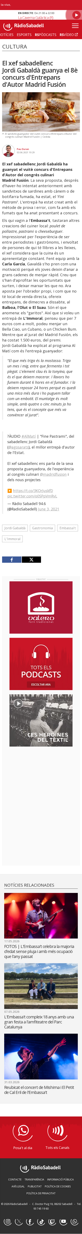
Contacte (14, 1179)
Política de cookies (58, 1186)
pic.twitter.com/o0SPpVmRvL (32, 496)
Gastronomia (42, 528)
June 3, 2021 (48, 509)
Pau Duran (23, 149)
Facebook (29, 1221)
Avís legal (18, 1186)
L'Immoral (12, 539)
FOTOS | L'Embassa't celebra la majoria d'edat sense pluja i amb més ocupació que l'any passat (39, 951)
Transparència (34, 1179)
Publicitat (35, 1186)
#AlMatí (28, 436)
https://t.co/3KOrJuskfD (33, 490)
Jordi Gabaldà (14, 528)
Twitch (52, 1221)
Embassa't (68, 528)
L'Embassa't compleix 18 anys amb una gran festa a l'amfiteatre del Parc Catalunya (39, 1022)
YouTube (63, 1221)
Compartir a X (31, 559)
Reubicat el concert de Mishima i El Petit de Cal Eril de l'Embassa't (39, 1089)
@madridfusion (53, 474)
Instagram (7, 1221)
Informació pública (60, 1179)
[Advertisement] (41, 777)
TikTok (41, 1221)
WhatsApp (74, 1221)
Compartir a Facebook (12, 559)
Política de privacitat (41, 1193)
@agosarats (18, 447)
